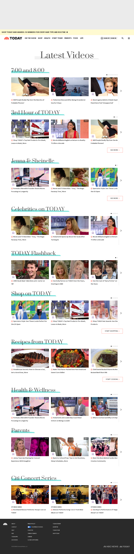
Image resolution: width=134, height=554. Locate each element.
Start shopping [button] (111, 331)
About (13, 524)
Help (13, 530)
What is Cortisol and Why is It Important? (108, 418)
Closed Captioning (33, 540)
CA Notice (30, 530)
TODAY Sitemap (57, 524)
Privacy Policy (31, 524)
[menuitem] (30, 38)
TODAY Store (56, 530)
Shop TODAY (56, 533)
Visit (13, 533)
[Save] (13, 94)
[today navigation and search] (129, 38)
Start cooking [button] (112, 379)
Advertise (55, 527)
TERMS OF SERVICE (32, 533)
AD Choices (15, 540)
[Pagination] (106, 74)
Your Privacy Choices (37, 527)
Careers (30, 537)
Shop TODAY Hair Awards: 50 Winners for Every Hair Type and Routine (34, 32)
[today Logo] (5, 524)
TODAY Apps (15, 537)
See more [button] (114, 150)
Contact (14, 527)
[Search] (122, 38)
